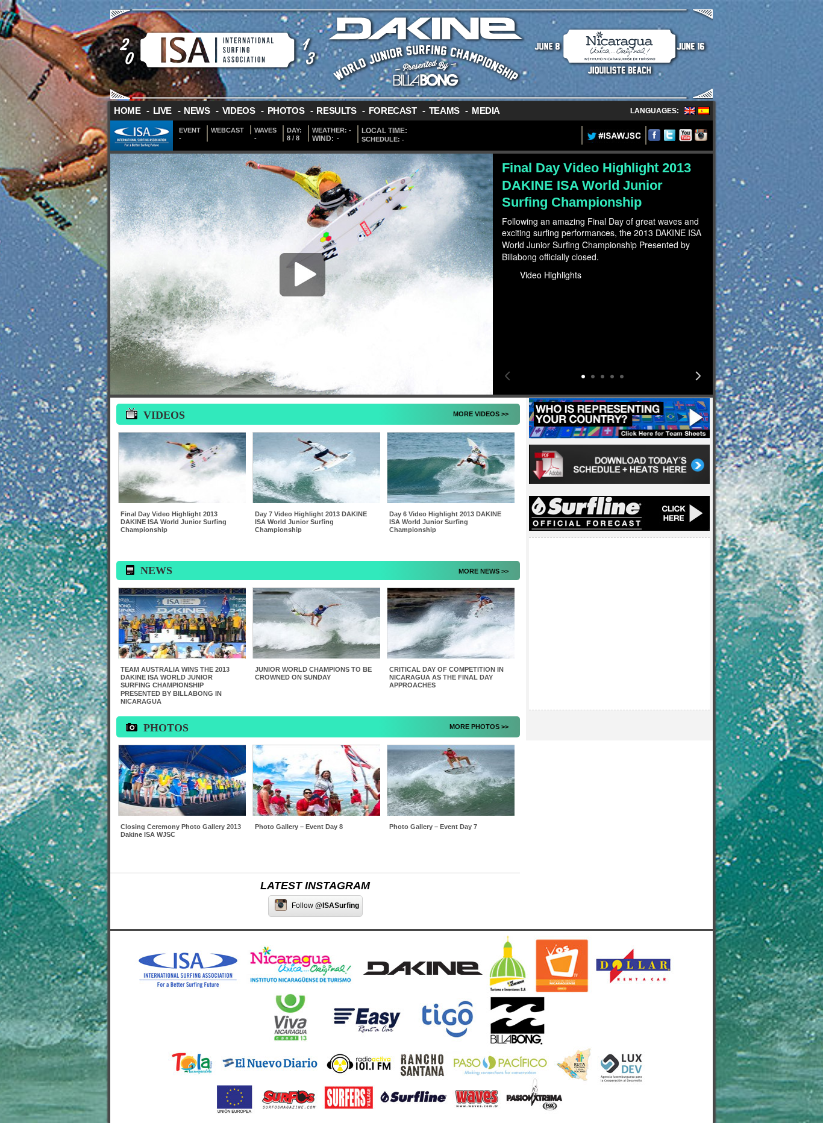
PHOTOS (286, 110)
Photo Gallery (546, 369)
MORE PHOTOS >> (479, 726)
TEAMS (444, 110)
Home (127, 110)
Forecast (393, 110)
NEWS (197, 110)
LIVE (162, 110)
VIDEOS (238, 110)
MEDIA (486, 110)
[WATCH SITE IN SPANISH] (704, 112)
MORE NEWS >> (483, 571)
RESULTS (336, 110)
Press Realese (547, 354)
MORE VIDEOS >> (481, 414)
